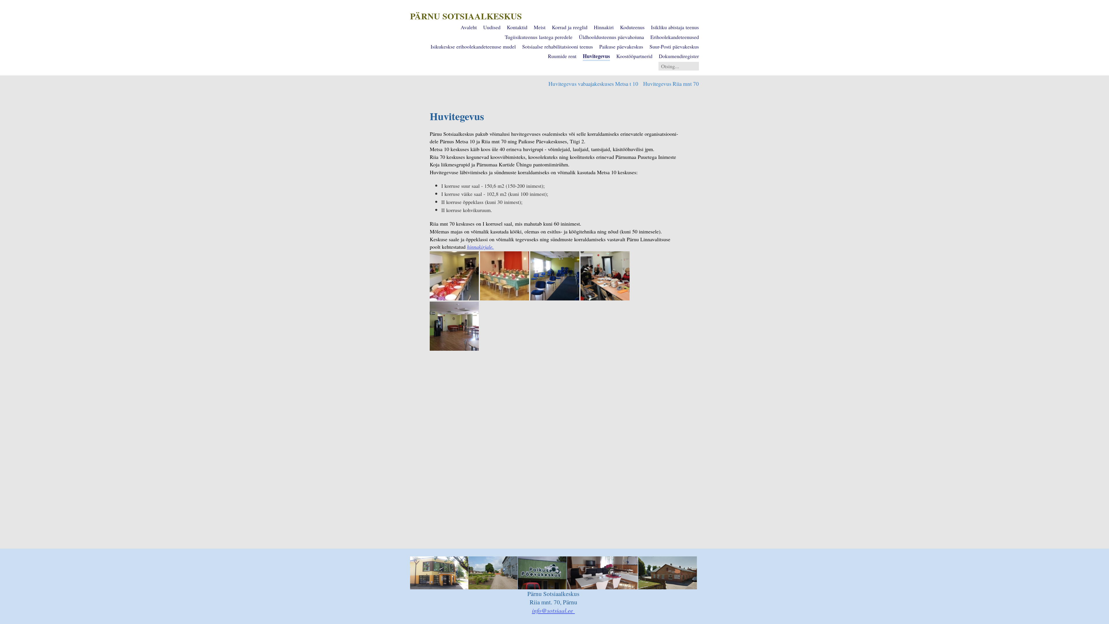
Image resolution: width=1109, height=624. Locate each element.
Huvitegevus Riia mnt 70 (671, 83)
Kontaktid (517, 27)
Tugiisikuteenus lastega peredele (538, 37)
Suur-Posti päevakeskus (674, 46)
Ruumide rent (562, 56)
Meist (540, 27)
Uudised (491, 27)
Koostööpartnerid (634, 56)
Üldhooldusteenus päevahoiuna (611, 37)
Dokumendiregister (679, 56)
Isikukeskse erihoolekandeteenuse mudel (473, 46)
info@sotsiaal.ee (553, 610)
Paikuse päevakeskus (621, 46)
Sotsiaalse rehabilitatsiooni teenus (557, 46)
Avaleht (469, 27)
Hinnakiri (604, 27)
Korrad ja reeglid (569, 27)
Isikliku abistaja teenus (675, 27)
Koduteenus (632, 27)
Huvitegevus (596, 56)
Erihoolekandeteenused (674, 37)
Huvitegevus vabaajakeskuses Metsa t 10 (593, 83)
